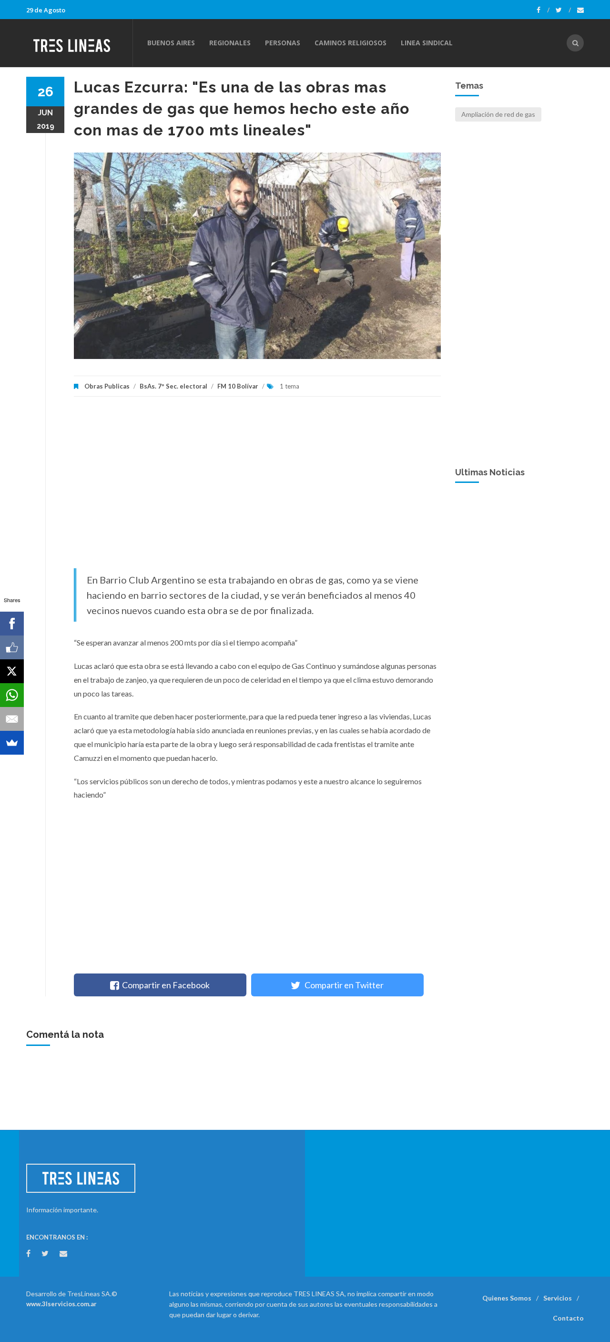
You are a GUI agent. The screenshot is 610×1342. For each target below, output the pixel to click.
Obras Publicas (107, 386)
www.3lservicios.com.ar (61, 1304)
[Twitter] (563, 10)
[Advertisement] (257, 487)
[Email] (12, 719)
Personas (282, 42)
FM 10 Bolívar (237, 386)
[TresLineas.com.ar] (79, 43)
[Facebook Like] (12, 647)
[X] (12, 671)
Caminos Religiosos (350, 42)
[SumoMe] (12, 743)
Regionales (230, 42)
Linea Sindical (427, 42)
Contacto (568, 1318)
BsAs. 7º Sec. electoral (173, 386)
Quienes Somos (506, 1298)
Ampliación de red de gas (498, 114)
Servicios (557, 1298)
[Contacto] (580, 10)
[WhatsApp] (12, 695)
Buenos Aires (171, 42)
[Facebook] (543, 10)
